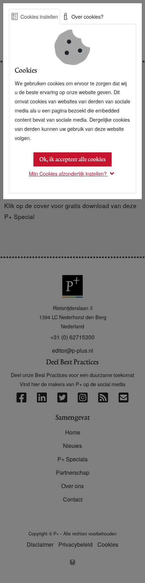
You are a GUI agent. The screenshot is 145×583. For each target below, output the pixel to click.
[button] (72, 173)
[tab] (34, 16)
